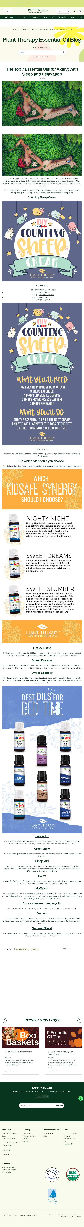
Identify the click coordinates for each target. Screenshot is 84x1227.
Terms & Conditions (75, 1214)
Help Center (6, 1150)
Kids (45, 17)
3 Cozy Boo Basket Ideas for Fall (18, 1052)
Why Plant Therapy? (70, 1133)
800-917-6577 (12, 1133)
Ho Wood (42, 888)
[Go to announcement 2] (20, 5)
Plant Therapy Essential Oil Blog (26, 29)
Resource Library (69, 1144)
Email (39, 1096)
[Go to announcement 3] (23, 5)
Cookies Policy (62, 1214)
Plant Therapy (18, 1215)
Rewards (25, 1141)
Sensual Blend (42, 928)
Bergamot (46, 300)
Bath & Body (21, 17)
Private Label (6, 1172)
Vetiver (42, 913)
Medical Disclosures (67, 1216)
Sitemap (78, 1216)
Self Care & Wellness (21, 949)
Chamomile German (46, 295)
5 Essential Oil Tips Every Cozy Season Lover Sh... (61, 1053)
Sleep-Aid (42, 861)
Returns (25, 1139)
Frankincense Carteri (46, 297)
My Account (27, 1133)
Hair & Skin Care (34, 17)
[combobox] (63, 11)
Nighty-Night (42, 647)
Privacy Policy (51, 1214)
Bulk (72, 17)
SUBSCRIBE (59, 1105)
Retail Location (48, 1133)
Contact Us (5, 1154)
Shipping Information (29, 1136)
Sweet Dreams (42, 660)
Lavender (46, 292)
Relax (42, 876)
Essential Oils (8, 17)
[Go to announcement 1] (18, 5)
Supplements (63, 17)
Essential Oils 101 (69, 1139)
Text (46, 1096)
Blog (65, 1141)
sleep (34, 949)
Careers (45, 1136)
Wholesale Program (8, 1167)
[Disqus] (42, 984)
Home (53, 17)
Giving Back (67, 1136)
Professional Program (9, 1170)
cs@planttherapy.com (9, 1138)
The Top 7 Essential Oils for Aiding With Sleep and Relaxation (55, 29)
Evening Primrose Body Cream (44, 290)
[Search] (68, 11)
